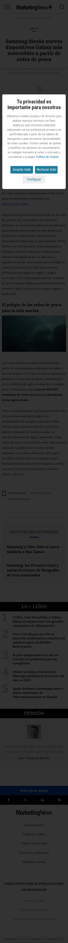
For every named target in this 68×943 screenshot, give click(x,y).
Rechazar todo (46, 169)
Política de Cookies (47, 157)
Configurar (34, 179)
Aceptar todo (22, 169)
